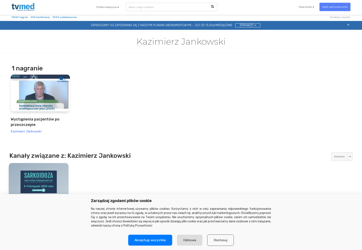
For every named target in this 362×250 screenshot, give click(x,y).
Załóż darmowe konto (335, 6)
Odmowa (189, 240)
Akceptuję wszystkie (150, 240)
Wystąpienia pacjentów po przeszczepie (35, 122)
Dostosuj (220, 240)
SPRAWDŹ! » (248, 25)
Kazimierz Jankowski (26, 131)
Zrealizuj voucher (340, 17)
